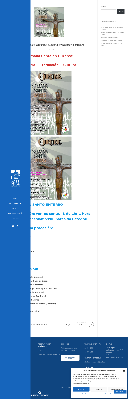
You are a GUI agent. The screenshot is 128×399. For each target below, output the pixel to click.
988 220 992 (88, 348)
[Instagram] (18, 226)
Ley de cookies (87, 394)
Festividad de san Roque (109, 37)
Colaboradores (111, 355)
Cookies (109, 352)
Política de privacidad (99, 394)
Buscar (103, 6)
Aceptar (81, 389)
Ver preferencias (116, 389)
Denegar (99, 389)
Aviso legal (110, 348)
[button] (124, 371)
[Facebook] (13, 226)
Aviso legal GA (111, 394)
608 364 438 (88, 352)
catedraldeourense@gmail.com (95, 362)
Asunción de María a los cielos (111, 40)
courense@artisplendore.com (49, 354)
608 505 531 (42, 350)
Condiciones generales (114, 357)
